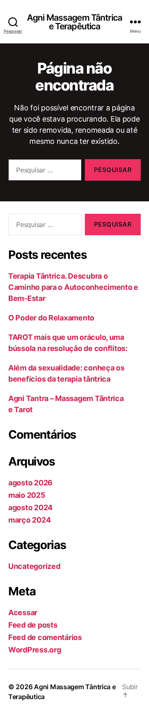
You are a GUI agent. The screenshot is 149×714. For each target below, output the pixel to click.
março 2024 (29, 520)
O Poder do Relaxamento (51, 317)
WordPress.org (34, 649)
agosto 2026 (30, 482)
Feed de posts (33, 625)
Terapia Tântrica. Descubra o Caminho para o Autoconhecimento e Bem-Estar (73, 287)
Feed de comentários (45, 637)
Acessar (22, 612)
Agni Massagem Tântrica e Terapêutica (74, 22)
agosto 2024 (30, 507)
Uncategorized (34, 566)
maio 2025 (27, 495)
